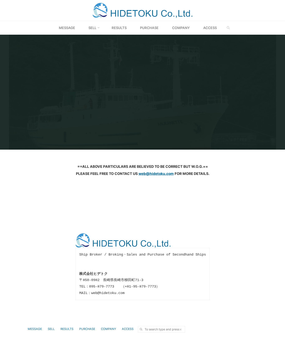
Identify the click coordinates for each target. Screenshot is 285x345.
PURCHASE (87, 329)
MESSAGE (35, 329)
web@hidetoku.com (156, 173)
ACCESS (128, 329)
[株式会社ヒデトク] (142, 10)
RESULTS (67, 329)
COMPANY (108, 329)
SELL (51, 329)
